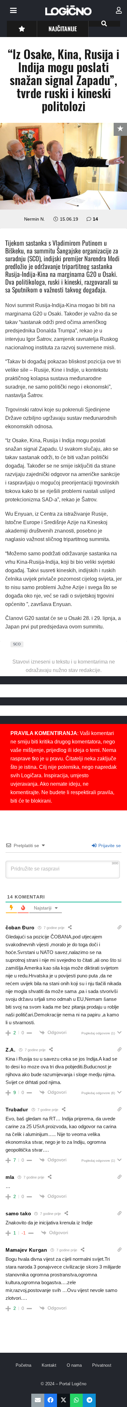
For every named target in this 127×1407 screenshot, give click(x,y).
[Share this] (50, 1400)
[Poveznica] (119, 10)
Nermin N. (34, 219)
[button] (13, 10)
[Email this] (37, 1400)
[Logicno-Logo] (68, 10)
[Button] (21, 29)
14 (95, 219)
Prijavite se (109, 845)
